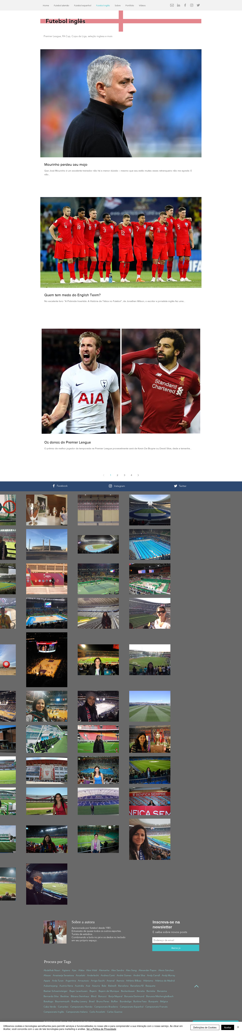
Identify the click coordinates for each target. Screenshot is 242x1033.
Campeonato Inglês (54, 1011)
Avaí (88, 985)
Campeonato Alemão (81, 1006)
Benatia (141, 991)
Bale (104, 985)
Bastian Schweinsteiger (55, 991)
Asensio (120, 980)
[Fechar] (238, 1027)
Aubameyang (50, 985)
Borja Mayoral (115, 996)
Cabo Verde (50, 1006)
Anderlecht (93, 975)
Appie (47, 980)
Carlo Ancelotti (97, 1011)
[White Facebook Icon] (54, 486)
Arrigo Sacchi (98, 980)
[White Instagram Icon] (110, 486)
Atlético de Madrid (165, 980)
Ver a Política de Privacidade (101, 1029)
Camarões (63, 1006)
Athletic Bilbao (133, 980)
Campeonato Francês (156, 1006)
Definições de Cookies (204, 1027)
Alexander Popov (147, 970)
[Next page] (138, 475)
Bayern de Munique (109, 991)
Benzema (162, 991)
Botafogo (48, 1001)
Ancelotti (80, 975)
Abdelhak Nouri (52, 970)
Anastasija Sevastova (63, 975)
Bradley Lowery (79, 1001)
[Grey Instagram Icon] (192, 5)
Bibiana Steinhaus (80, 996)
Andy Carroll (153, 975)
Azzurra (96, 985)
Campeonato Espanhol (131, 1006)
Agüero (66, 970)
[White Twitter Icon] (176, 486)
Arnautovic (83, 980)
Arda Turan (58, 980)
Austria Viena (66, 985)
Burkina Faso (140, 1001)
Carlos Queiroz (114, 1011)
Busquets (153, 1001)
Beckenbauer (128, 991)
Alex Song (131, 970)
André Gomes (124, 975)
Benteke (151, 991)
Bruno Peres (102, 1001)
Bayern (93, 991)
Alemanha (104, 970)
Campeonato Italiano (77, 1011)
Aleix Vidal (91, 970)
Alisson (47, 975)
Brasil (91, 1001)
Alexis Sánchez (166, 970)
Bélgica (164, 1001)
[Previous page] (104, 475)
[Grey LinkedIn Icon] (178, 5)
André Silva (139, 975)
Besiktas (64, 996)
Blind (93, 996)
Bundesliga (125, 1001)
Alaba (81, 970)
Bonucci (102, 996)
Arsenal (110, 980)
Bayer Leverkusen (78, 991)
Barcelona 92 (137, 985)
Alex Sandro (117, 970)
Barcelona (123, 985)
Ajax (74, 970)
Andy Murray (168, 975)
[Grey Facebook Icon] (185, 5)
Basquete (150, 985)
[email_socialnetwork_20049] (172, 5)
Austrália (79, 985)
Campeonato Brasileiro (106, 1006)
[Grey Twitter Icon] (198, 5)
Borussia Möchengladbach (160, 996)
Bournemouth (62, 1001)
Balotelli (112, 985)
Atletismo (148, 980)
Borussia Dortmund (134, 996)
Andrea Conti (108, 975)
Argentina (71, 980)
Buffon (114, 1001)
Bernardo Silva (51, 996)
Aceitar (227, 1027)
